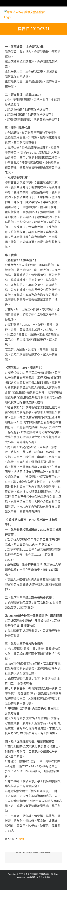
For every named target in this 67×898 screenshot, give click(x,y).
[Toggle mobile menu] (61, 5)
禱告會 (22, 839)
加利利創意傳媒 (43, 877)
